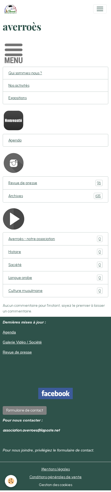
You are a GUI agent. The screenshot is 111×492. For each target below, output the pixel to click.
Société (54, 264)
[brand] (11, 9)
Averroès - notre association (54, 239)
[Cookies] (11, 481)
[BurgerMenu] (100, 9)
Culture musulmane (54, 290)
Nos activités (18, 85)
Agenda (15, 140)
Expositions (17, 98)
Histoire (54, 252)
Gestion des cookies (55, 485)
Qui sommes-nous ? (25, 73)
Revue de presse (54, 183)
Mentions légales (55, 469)
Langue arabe (54, 277)
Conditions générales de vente (55, 477)
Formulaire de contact (24, 410)
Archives (54, 196)
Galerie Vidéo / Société (22, 342)
